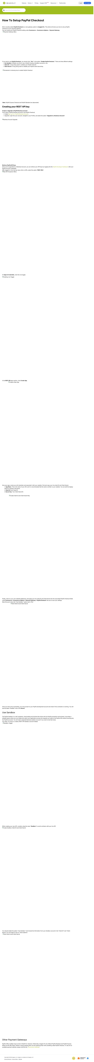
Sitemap (20, 1059)
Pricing (36, 3)
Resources (53, 3)
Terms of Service (7, 1059)
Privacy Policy (15, 1059)
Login (80, 3)
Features (24, 3)
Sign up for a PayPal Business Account (18, 114)
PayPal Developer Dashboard (60, 166)
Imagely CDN (43, 3)
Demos (30, 3)
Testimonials (62, 3)
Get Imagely (87, 3)
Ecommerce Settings (33, 1047)
